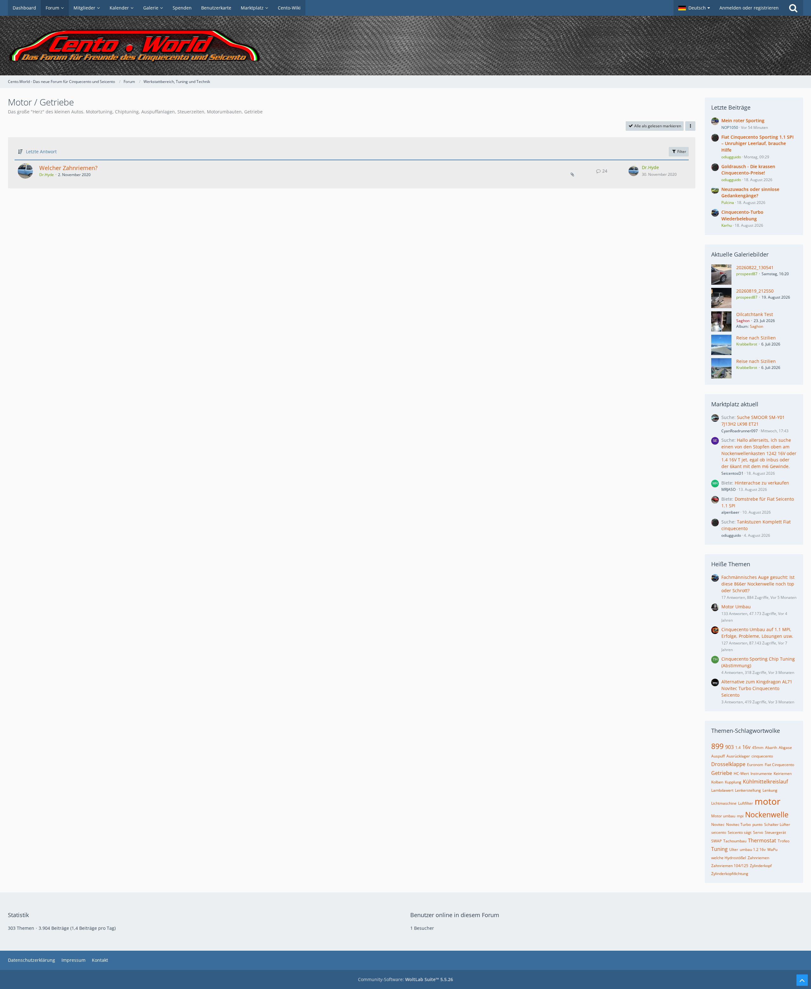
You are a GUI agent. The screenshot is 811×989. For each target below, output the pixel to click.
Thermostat (762, 840)
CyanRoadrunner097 (739, 431)
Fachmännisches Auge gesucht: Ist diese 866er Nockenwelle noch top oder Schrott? (758, 583)
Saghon (756, 326)
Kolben (717, 782)
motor (767, 801)
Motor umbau (723, 816)
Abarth (771, 747)
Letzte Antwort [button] (41, 152)
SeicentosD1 (732, 473)
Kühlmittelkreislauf (765, 781)
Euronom (755, 764)
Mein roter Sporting (742, 120)
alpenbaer (730, 512)
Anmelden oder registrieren (749, 8)
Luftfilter (745, 803)
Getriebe (721, 773)
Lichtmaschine (724, 803)
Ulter (733, 849)
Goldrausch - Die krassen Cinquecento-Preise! (748, 169)
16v (746, 747)
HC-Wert (741, 773)
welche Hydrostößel (728, 857)
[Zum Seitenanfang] (802, 980)
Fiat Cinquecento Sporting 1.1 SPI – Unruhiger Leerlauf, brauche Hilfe (757, 143)
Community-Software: (405, 979)
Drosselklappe (728, 764)
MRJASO (728, 489)
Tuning (719, 849)
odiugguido (731, 535)
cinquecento (762, 756)
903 (729, 747)
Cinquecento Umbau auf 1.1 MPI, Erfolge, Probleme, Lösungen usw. (757, 632)
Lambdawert (722, 790)
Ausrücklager (738, 756)
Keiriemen (783, 773)
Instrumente (761, 773)
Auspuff (718, 756)
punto (757, 824)
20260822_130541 (755, 267)
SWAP (716, 841)
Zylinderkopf (761, 865)
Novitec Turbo (738, 824)
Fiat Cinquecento (779, 764)
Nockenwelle (767, 814)
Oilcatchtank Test (754, 314)
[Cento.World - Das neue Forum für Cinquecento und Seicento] (405, 45)
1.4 (738, 747)
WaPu (772, 849)
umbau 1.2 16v (753, 849)
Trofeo (783, 841)
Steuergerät (775, 832)
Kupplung (733, 782)
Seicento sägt (739, 832)
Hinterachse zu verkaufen (762, 483)
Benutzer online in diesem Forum (454, 915)
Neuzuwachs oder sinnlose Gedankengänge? (750, 192)
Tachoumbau (734, 841)
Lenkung (770, 790)
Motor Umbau (736, 607)
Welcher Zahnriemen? (68, 168)
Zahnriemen (758, 857)
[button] (694, 8)
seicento (718, 832)
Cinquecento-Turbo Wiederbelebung (742, 215)
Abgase (785, 747)
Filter (681, 151)
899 (717, 746)
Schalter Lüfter (777, 824)
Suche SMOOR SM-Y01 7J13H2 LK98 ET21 (753, 420)
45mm (757, 747)
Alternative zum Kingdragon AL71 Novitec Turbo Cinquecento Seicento (756, 688)
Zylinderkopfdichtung (729, 873)
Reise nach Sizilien (756, 338)
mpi (740, 816)
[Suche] (793, 8)
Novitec (718, 824)
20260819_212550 (755, 291)
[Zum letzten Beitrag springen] (634, 171)
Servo (758, 832)
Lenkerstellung (748, 790)
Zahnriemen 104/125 (729, 865)
